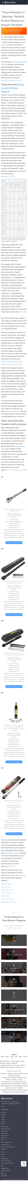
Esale (2, 1172)
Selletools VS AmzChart (6, 893)
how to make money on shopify (15, 470)
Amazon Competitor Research (8, 1146)
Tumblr (11, 1056)
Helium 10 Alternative (6, 1142)
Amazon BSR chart (5, 896)
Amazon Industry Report (7, 1163)
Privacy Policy (4, 1133)
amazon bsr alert (9, 176)
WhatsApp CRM (4, 1168)
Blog (2, 1156)
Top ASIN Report (5, 1158)
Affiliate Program (5, 1126)
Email (16, 1056)
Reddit (7, 1056)
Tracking (3, 1121)
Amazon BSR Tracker (11, 853)
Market (2, 1119)
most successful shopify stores (12, 361)
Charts (2, 1117)
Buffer (20, 1056)
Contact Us (3, 1137)
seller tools (22, 312)
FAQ (2, 1140)
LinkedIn (25, 1056)
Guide (2, 1152)
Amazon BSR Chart (13, 411)
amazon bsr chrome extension (11, 80)
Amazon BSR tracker (6, 887)
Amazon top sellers (16, 875)
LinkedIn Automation (6, 1170)
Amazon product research (7, 890)
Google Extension (5, 1144)
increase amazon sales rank (12, 364)
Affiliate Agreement (5, 1129)
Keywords (3, 1114)
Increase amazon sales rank (8, 899)
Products (3, 1112)
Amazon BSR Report (6, 1161)
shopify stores (10, 866)
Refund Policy (4, 1131)
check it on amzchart (13, 542)
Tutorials (3, 1154)
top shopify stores (12, 902)
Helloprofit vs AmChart (6, 884)
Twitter (2, 1056)
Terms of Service (5, 1135)
